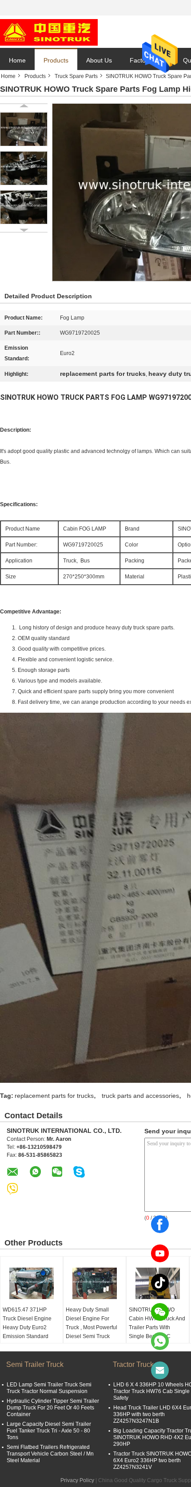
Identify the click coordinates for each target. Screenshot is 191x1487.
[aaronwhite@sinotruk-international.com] (160, 1370)
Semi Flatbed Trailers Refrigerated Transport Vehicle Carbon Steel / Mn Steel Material (50, 1454)
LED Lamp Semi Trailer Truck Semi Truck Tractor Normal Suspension (49, 1388)
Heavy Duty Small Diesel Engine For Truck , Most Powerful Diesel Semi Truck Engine (91, 1327)
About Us (99, 60)
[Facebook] (160, 1224)
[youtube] (160, 1253)
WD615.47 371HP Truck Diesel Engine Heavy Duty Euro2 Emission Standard (27, 1323)
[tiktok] (160, 1282)
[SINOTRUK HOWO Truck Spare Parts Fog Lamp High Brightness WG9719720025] (24, 129)
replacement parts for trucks (54, 1095)
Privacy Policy (77, 1480)
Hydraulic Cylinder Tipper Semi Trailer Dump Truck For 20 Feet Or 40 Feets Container (53, 1407)
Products (56, 60)
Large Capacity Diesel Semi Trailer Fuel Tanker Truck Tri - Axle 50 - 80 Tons (49, 1430)
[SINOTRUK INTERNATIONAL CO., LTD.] (49, 32)
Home (17, 60)
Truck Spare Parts (76, 76)
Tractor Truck (133, 1364)
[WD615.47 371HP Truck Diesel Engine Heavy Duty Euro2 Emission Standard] (31, 1283)
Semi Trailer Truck (35, 1364)
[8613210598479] (160, 1341)
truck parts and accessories (140, 1095)
